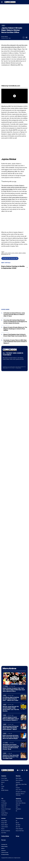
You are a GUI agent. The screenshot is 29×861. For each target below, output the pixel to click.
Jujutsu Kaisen (7, 253)
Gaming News (19, 801)
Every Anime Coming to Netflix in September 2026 (13, 267)
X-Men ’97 (3, 807)
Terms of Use (5, 367)
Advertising (4, 846)
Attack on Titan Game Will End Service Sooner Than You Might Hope (11, 757)
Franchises (19, 818)
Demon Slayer (4, 824)
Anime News (4, 820)
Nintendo (18, 805)
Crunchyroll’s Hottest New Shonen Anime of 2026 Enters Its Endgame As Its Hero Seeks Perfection (15, 321)
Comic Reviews (4, 780)
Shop (17, 836)
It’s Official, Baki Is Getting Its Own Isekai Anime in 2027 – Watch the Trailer (11, 699)
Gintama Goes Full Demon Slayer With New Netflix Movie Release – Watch (10, 728)
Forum (3, 840)
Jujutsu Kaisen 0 (15, 253)
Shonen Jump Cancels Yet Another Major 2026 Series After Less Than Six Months (11, 709)
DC (2, 784)
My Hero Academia (5, 830)
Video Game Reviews (21, 803)
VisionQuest (4, 815)
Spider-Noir (3, 805)
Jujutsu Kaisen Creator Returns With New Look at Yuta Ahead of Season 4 (11, 718)
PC (16, 811)
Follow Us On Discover (9, 258)
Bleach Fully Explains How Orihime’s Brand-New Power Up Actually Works (15, 335)
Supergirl (18, 782)
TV (2, 798)
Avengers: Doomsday (21, 791)
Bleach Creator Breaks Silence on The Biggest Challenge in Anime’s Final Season (15, 329)
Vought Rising (4, 813)
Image (2, 786)
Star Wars (18, 824)
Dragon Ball (4, 822)
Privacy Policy (18, 367)
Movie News (18, 778)
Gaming (18, 798)
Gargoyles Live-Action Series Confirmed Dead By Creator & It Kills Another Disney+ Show (11, 747)
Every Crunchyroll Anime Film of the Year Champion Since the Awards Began (11, 737)
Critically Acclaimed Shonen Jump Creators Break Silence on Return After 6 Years (14, 314)
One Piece (3, 832)
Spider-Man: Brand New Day (21, 785)
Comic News (4, 778)
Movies (18, 776)
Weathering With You (5, 254)
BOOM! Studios (4, 790)
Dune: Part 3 (19, 789)
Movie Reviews (19, 780)
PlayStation (18, 809)
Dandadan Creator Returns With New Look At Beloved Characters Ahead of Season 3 (15, 341)
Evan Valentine (5, 36)
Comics (3, 776)
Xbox (17, 807)
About (2, 848)
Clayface (18, 787)
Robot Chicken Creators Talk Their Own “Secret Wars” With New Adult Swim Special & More (14, 689)
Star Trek (18, 826)
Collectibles (5, 836)
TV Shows (5, 686)
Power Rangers (19, 828)
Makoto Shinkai (22, 253)
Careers (3, 850)
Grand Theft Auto (20, 830)
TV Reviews (4, 803)
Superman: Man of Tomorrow (20, 794)
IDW (2, 788)
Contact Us (4, 844)
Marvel (2, 782)
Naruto (2, 828)
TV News (3, 801)
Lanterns (3, 811)
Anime (3, 25)
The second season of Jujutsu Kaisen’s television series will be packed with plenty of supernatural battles (14, 187)
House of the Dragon (6, 809)
